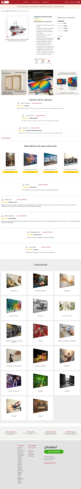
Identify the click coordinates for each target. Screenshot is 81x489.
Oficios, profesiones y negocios (21, 478)
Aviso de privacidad (48, 456)
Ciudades (7, 11)
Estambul (12, 11)
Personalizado (35, 2)
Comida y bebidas (20, 462)
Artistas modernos (20, 457)
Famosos (20, 466)
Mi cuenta (66, 2)
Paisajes (19, 481)
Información (45, 2)
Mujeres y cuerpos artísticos (20, 473)
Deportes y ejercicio (20, 464)
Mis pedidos (31, 456)
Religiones (20, 482)
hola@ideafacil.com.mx (50, 463)
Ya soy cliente (31, 454)
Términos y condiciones (49, 458)
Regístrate (30, 452)
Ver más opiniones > (6, 138)
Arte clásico (20, 452)
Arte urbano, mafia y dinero (21, 455)
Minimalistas (20, 470)
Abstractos (20, 447)
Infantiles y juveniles (20, 468)
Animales (20, 449)
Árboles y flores (21, 450)
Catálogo (26, 2)
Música (19, 476)
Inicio (2, 11)
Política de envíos (48, 459)
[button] (26, 18)
